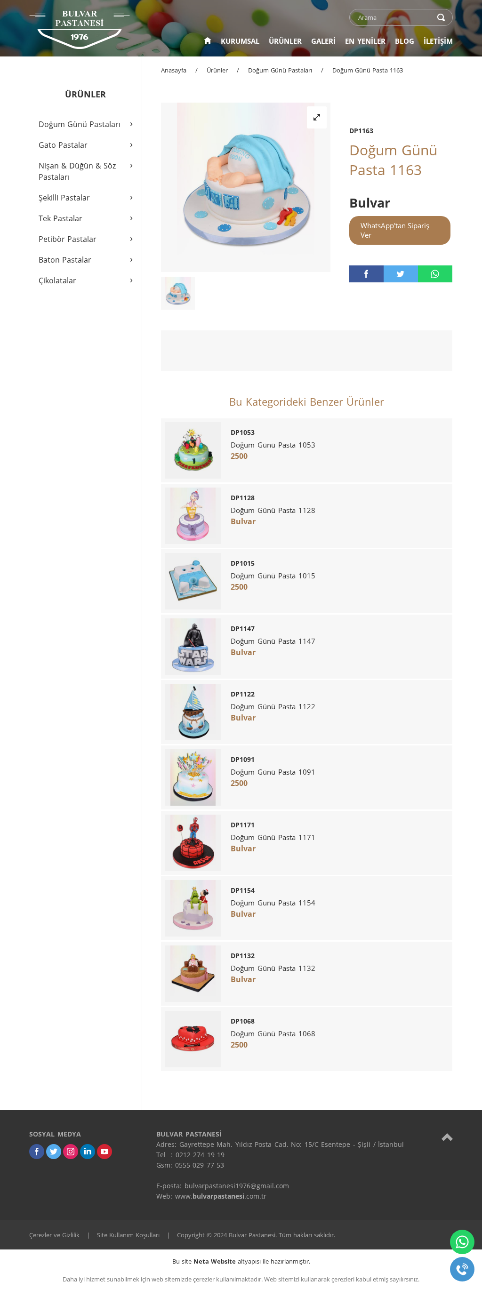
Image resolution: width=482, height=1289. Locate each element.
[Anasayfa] (207, 41)
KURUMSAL (240, 41)
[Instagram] (70, 1151)
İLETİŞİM (438, 41)
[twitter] (401, 273)
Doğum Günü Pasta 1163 (367, 70)
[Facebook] (36, 1151)
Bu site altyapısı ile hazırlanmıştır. (241, 1261)
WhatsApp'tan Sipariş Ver (395, 230)
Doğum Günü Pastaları (280, 70)
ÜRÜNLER (285, 41)
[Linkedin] (87, 1151)
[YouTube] (104, 1151)
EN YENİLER (365, 41)
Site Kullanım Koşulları (128, 1235)
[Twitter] (53, 1151)
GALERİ (323, 41)
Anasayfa (173, 70)
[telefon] (462, 1269)
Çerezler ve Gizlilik (54, 1235)
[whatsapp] (435, 273)
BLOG (404, 41)
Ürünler (217, 70)
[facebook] (366, 273)
